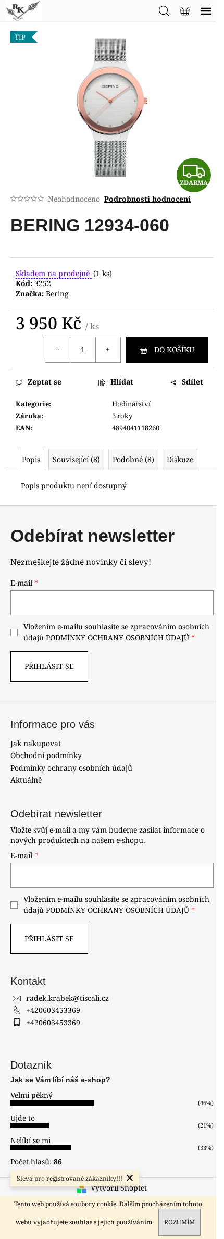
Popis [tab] (31, 459)
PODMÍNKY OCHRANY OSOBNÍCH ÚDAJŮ (117, 637)
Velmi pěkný (31, 1095)
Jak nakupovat (35, 743)
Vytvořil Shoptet (119, 1188)
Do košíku (174, 349)
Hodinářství (131, 403)
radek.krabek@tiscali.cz (67, 998)
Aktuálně (26, 780)
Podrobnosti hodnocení (147, 199)
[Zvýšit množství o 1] (107, 349)
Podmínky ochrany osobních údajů (71, 768)
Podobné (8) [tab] (133, 459)
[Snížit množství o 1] (57, 349)
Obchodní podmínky (46, 755)
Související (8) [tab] (76, 459)
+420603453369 (53, 1010)
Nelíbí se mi (30, 1140)
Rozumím (179, 1222)
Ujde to (22, 1118)
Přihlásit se (49, 666)
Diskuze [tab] (180, 459)
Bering (57, 294)
